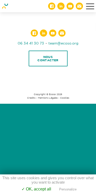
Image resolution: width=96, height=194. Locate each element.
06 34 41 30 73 (31, 43)
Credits (31, 98)
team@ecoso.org (63, 43)
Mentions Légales (48, 98)
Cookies (64, 98)
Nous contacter (48, 58)
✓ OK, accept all (36, 189)
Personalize (68, 189)
